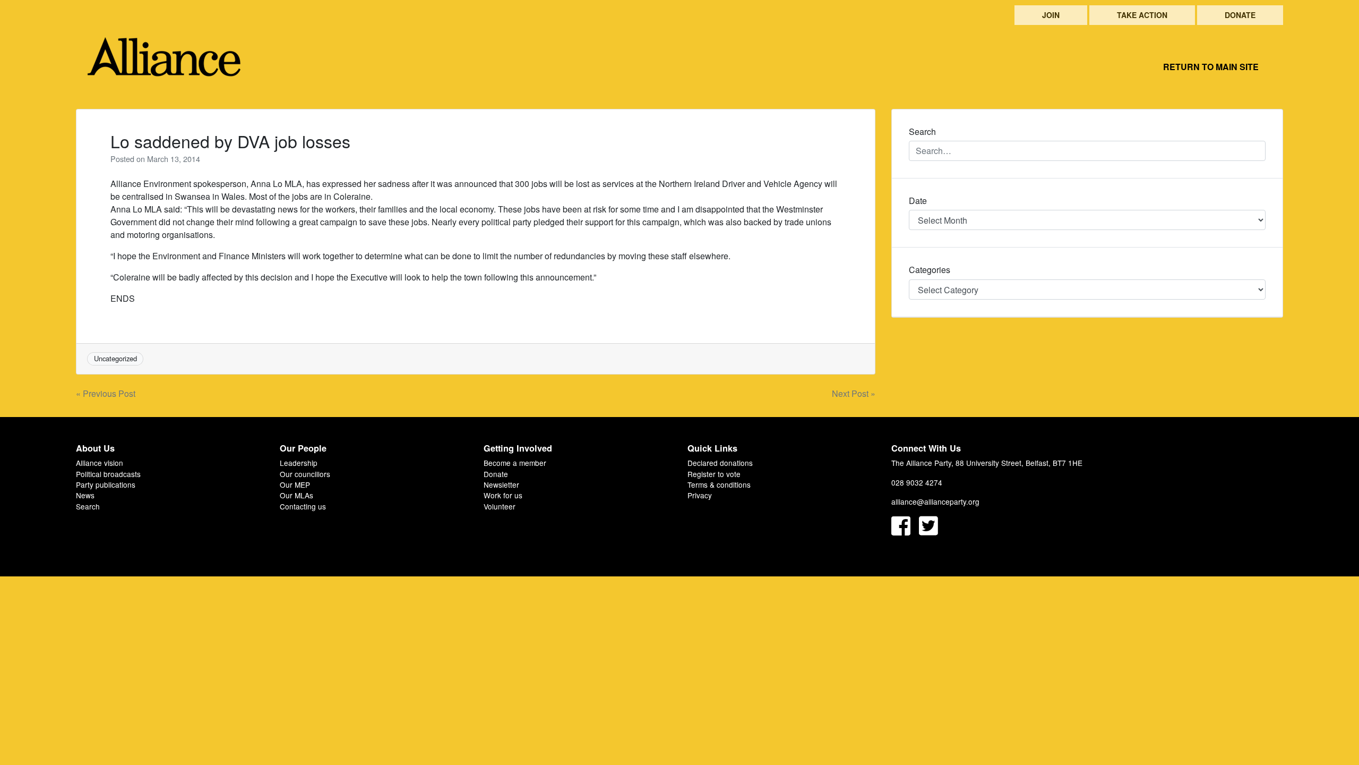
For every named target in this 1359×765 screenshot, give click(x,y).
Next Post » (853, 393)
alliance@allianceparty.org (935, 501)
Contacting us (303, 506)
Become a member (515, 462)
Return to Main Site (1211, 67)
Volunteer (499, 506)
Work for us (503, 495)
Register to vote (714, 474)
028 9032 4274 (916, 482)
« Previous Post (105, 393)
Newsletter (501, 484)
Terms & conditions (719, 484)
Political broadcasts (108, 474)
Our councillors (305, 474)
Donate (1240, 15)
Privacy (699, 495)
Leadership (298, 462)
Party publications (105, 484)
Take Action (1142, 15)
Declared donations (720, 462)
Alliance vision (99, 462)
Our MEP (295, 484)
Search (88, 506)
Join (1051, 15)
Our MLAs (296, 495)
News (85, 495)
